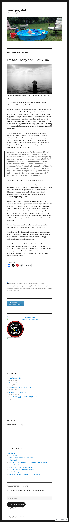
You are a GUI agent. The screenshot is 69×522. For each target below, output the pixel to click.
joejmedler (12, 283)
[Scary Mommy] (29, 317)
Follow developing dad (17, 486)
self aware (40, 288)
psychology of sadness (20, 288)
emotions (28, 285)
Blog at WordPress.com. (22, 517)
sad (36, 288)
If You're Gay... (13, 455)
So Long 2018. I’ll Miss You (17, 392)
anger (38, 283)
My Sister (11, 453)
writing (33, 283)
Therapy (49, 288)
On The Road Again (14, 472)
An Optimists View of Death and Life (20, 467)
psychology (10, 288)
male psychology (20, 286)
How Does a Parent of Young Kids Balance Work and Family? (28, 462)
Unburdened (12, 460)
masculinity (28, 286)
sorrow (45, 288)
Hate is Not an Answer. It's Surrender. (21, 458)
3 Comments (15, 290)
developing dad (16, 10)
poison (47, 286)
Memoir (28, 283)
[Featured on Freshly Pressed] (15, 303)
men (33, 286)
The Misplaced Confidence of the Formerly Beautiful (25, 474)
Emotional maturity (20, 285)
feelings (34, 285)
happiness (10, 286)
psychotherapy (30, 288)
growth (45, 285)
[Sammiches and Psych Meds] (29, 319)
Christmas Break (14, 383)
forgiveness (40, 285)
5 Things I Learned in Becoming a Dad (21, 469)
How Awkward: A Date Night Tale (19, 387)
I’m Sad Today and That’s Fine (28, 60)
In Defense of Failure (15, 378)
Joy (14, 286)
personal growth (39, 286)
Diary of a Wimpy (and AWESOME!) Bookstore (23, 397)
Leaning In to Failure (15, 465)
